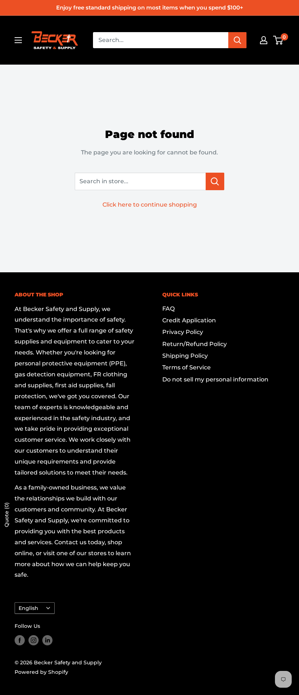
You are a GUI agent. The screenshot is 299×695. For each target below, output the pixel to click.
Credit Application (189, 320)
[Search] (237, 40)
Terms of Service (186, 367)
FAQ (168, 308)
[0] (278, 40)
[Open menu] (18, 40)
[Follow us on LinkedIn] (47, 640)
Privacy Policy (182, 332)
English (28, 608)
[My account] (263, 40)
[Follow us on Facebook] (20, 640)
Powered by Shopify (41, 672)
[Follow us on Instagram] (33, 640)
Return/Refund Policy (194, 344)
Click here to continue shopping (149, 204)
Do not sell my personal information (215, 379)
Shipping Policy (185, 355)
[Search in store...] (215, 181)
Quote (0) (6, 514)
